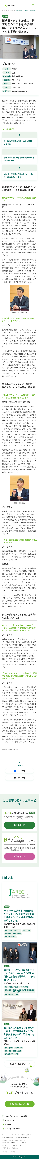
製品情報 (17, 825)
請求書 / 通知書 (17, 76)
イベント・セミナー (12, 1129)
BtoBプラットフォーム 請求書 (22, 84)
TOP (3, 10)
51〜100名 (16, 80)
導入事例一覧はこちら (18, 1064)
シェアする (21, 771)
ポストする (21, 778)
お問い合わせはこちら (17, 1104)
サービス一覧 (10, 1120)
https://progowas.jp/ (20, 91)
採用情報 (14, 1152)
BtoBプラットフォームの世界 (16, 1116)
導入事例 (10, 10)
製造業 (14, 69)
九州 (13, 72)
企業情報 (6, 1152)
